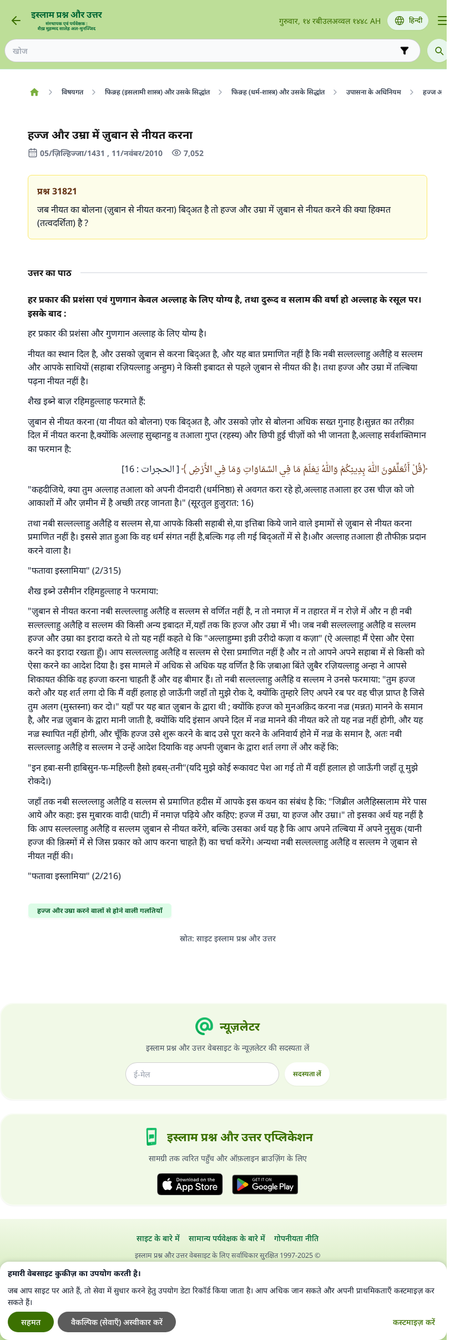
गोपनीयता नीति (296, 1238)
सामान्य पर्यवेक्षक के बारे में (227, 1238)
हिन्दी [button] (415, 20)
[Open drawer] (443, 20)
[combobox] (205, 51)
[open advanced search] (404, 50)
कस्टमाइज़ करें (414, 1322)
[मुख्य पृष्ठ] (34, 92)
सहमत (31, 1322)
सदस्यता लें (307, 1073)
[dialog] (223, 1301)
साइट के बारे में (158, 1238)
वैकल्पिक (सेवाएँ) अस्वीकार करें (117, 1322)
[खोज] (439, 50)
